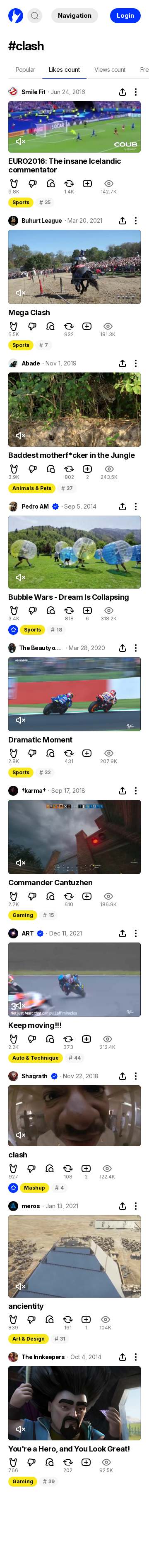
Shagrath (35, 1076)
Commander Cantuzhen (50, 882)
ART (28, 933)
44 (74, 1057)
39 (48, 1481)
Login (125, 15)
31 (60, 1338)
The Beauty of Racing (41, 648)
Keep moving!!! (34, 1025)
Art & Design (28, 1339)
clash (17, 1154)
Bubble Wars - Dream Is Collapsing (68, 597)
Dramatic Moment (40, 739)
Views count (109, 69)
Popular (25, 69)
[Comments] (51, 184)
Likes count (64, 69)
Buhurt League (42, 221)
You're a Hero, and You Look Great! (69, 1448)
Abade (31, 363)
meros (31, 1206)
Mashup (34, 1188)
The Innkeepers (43, 1357)
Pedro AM (35, 506)
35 (44, 202)
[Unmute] (20, 141)
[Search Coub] (34, 15)
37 (66, 488)
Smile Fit (33, 92)
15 (48, 915)
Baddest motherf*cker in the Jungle (71, 455)
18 (56, 629)
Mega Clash (29, 312)
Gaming (22, 915)
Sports (20, 202)
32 (44, 772)
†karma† (34, 791)
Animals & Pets (31, 488)
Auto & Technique (35, 1058)
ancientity (26, 1306)
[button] (14, 184)
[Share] (122, 92)
